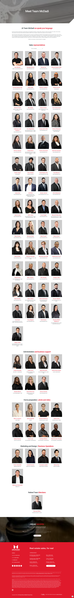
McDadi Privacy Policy (28, 594)
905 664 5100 (35, 565)
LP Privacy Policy (21, 594)
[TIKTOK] (17, 566)
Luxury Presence (59, 594)
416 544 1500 (51, 558)
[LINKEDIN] (21, 566)
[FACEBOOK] (15, 566)
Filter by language (34, 48)
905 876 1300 (51, 555)
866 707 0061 (17, 557)
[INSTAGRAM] (12, 566)
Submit (37, 535)
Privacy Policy (45, 532)
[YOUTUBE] (19, 566)
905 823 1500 (38, 558)
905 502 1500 (38, 555)
